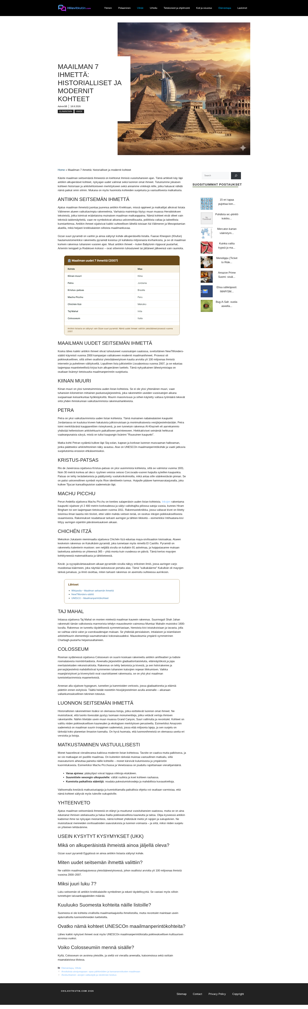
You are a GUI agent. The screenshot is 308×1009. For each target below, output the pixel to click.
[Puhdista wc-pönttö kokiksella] (207, 218)
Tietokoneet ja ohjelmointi (177, 8)
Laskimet (242, 8)
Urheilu (153, 8)
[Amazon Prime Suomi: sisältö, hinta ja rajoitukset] (207, 277)
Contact (197, 994)
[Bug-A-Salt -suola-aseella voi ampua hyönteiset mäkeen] (207, 306)
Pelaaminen (124, 8)
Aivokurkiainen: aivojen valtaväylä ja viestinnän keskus (88, 975)
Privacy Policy (217, 994)
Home (61, 169)
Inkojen (166, 501)
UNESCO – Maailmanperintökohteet (90, 598)
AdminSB (62, 106)
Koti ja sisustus (204, 8)
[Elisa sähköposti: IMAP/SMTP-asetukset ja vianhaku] (207, 291)
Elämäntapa (224, 8)
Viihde (140, 8)
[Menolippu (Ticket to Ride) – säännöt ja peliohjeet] (207, 262)
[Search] (236, 175)
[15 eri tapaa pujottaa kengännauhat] (207, 204)
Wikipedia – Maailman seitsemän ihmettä (92, 590)
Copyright (238, 994)
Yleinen (108, 8)
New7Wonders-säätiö (82, 594)
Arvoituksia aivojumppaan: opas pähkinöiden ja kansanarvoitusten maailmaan (100, 971)
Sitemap (181, 994)
